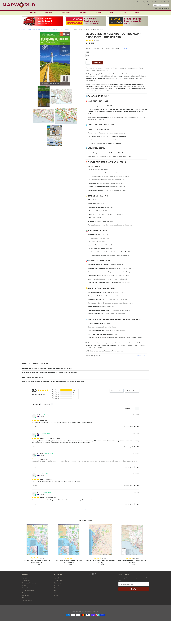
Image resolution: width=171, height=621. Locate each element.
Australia (33, 12)
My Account (165, 1)
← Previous (138, 355)
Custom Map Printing (28, 590)
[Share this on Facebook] (94, 355)
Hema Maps (25, 595)
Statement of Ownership (29, 583)
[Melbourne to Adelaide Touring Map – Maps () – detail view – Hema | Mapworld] (61, 96)
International (66, 12)
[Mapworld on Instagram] (93, 574)
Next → (145, 355)
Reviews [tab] (35, 404)
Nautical (98, 12)
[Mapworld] (19, 4)
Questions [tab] (47, 404)
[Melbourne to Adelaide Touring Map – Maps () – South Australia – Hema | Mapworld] (44, 96)
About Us (24, 578)
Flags (112, 12)
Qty (86, 59)
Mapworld (78, 611)
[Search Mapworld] (167, 5)
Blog (144, 1)
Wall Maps (83, 12)
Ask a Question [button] (117, 391)
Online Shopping (26, 580)
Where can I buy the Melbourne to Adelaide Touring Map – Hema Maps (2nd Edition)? (47, 368)
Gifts (124, 12)
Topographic (49, 12)
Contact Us (150, 1)
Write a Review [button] (133, 391)
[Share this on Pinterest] (97, 355)
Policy (24, 585)
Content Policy (26, 588)
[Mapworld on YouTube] (90, 574)
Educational (25, 598)
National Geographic (28, 600)
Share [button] (35, 426)
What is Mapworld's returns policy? (32, 377)
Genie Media (96, 611)
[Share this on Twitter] (91, 355)
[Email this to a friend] (99, 355)
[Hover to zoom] (55, 58)
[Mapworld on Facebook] (87, 574)
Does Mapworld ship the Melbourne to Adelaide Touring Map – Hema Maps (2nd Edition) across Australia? (53, 381)
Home (139, 1)
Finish (87, 52)
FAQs (23, 593)
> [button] (91, 509)
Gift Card (157, 1)
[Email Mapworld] (95, 574)
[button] (135, 426)
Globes (137, 12)
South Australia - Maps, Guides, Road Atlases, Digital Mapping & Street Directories (48, 29)
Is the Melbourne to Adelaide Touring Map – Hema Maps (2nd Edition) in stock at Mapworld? (49, 372)
